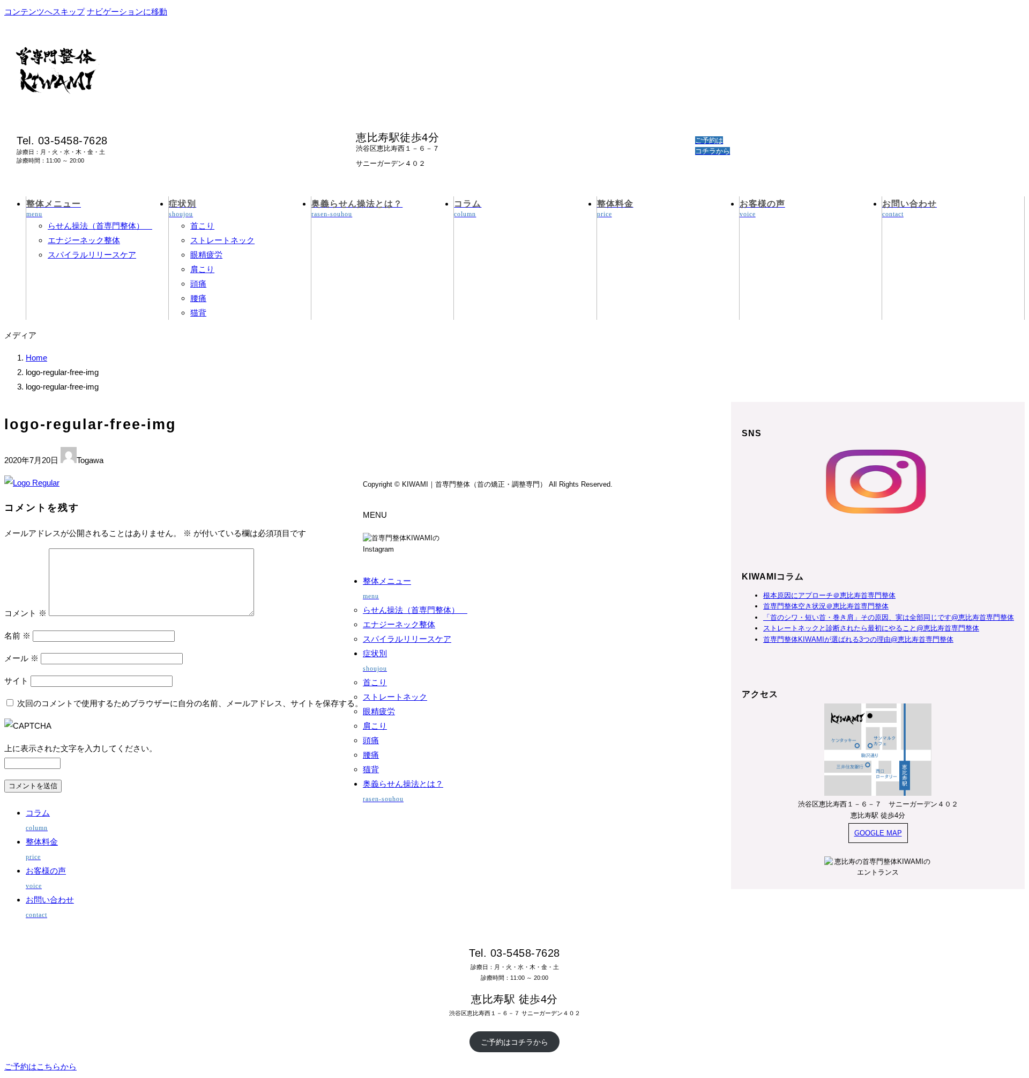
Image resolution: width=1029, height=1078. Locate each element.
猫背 (198, 312)
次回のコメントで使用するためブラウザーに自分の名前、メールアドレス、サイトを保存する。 (190, 703)
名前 (17, 635)
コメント (25, 613)
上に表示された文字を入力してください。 (80, 748)
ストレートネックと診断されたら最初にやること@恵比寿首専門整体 (871, 628)
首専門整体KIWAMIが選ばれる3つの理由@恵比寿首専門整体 (858, 639)
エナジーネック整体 (84, 240)
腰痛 (198, 298)
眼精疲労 (206, 254)
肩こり (202, 269)
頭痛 (198, 283)
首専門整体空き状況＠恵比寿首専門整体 (826, 606)
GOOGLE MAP (878, 833)
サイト (16, 680)
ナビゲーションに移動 (127, 11)
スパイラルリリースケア (92, 254)
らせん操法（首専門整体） (100, 225)
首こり (202, 225)
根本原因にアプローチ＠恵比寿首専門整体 (829, 595)
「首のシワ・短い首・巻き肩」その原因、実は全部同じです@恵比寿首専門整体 (888, 617)
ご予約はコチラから (514, 1042)
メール (21, 658)
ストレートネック (222, 240)
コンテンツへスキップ (44, 11)
